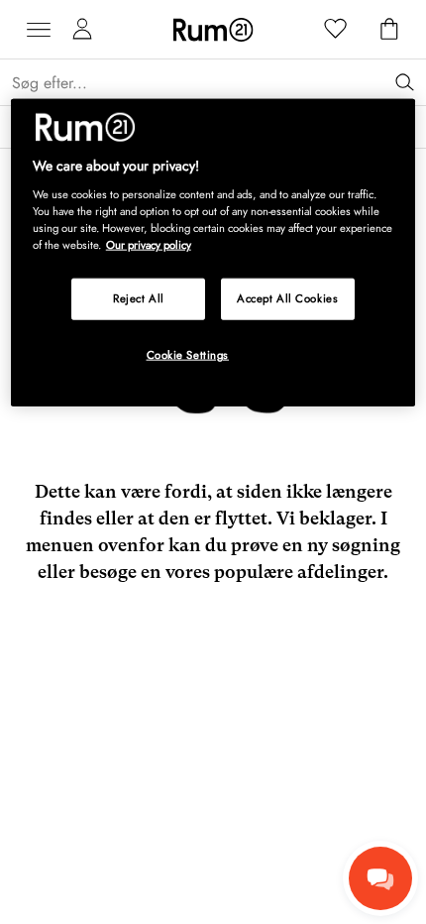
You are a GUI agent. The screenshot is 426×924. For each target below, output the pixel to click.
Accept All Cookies (287, 298)
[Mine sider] (82, 30)
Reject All (138, 298)
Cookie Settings (188, 355)
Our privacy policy (148, 245)
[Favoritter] (336, 30)
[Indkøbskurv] (389, 30)
